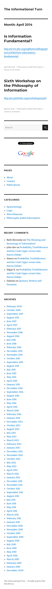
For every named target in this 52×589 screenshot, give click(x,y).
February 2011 (14, 518)
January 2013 (13, 447)
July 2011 (11, 499)
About (10, 177)
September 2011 (15, 492)
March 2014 (13, 410)
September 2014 (15, 392)
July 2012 (11, 462)
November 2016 (15, 332)
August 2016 (13, 336)
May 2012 (11, 466)
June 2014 (12, 399)
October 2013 (13, 425)
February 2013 (14, 444)
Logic (10, 210)
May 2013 (11, 436)
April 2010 (12, 555)
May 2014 (11, 403)
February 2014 (14, 414)
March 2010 (13, 559)
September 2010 (15, 537)
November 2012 (15, 455)
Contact (11, 181)
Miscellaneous (15, 214)
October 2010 (13, 533)
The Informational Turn (23, 9)
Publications (13, 185)
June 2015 (11, 373)
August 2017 (13, 317)
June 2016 (12, 343)
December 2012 (15, 451)
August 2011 (13, 496)
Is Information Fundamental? (18, 38)
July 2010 (11, 544)
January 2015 (13, 384)
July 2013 (11, 432)
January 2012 (13, 477)
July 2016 (11, 340)
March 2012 (13, 473)
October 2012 (13, 459)
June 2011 (11, 503)
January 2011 (13, 522)
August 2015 (13, 366)
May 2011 (11, 507)
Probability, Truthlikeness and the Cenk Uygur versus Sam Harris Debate (27, 251)
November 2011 (14, 485)
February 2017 (14, 328)
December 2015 (15, 351)
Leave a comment (12, 70)
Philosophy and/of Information (30, 67)
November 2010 (15, 529)
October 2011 (13, 488)
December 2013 (15, 421)
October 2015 (13, 358)
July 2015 (11, 369)
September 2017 (15, 313)
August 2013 (13, 429)
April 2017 (12, 325)
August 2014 (13, 395)
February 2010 (14, 563)
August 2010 (13, 540)
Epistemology (14, 206)
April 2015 (12, 380)
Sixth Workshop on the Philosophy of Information (22, 85)
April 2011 (12, 511)
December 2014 (15, 388)
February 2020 (14, 306)
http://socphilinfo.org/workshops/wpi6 (25, 98)
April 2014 (12, 406)
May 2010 (12, 551)
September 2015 (15, 362)
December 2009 (15, 570)
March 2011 (13, 514)
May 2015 (11, 377)
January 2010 (13, 566)
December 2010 (15, 525)
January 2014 (13, 418)
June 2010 (12, 548)
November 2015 (15, 354)
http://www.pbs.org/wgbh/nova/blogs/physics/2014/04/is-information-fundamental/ (26, 53)
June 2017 (11, 321)
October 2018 (13, 310)
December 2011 (14, 481)
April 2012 (12, 470)
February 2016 (14, 347)
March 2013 (13, 440)
